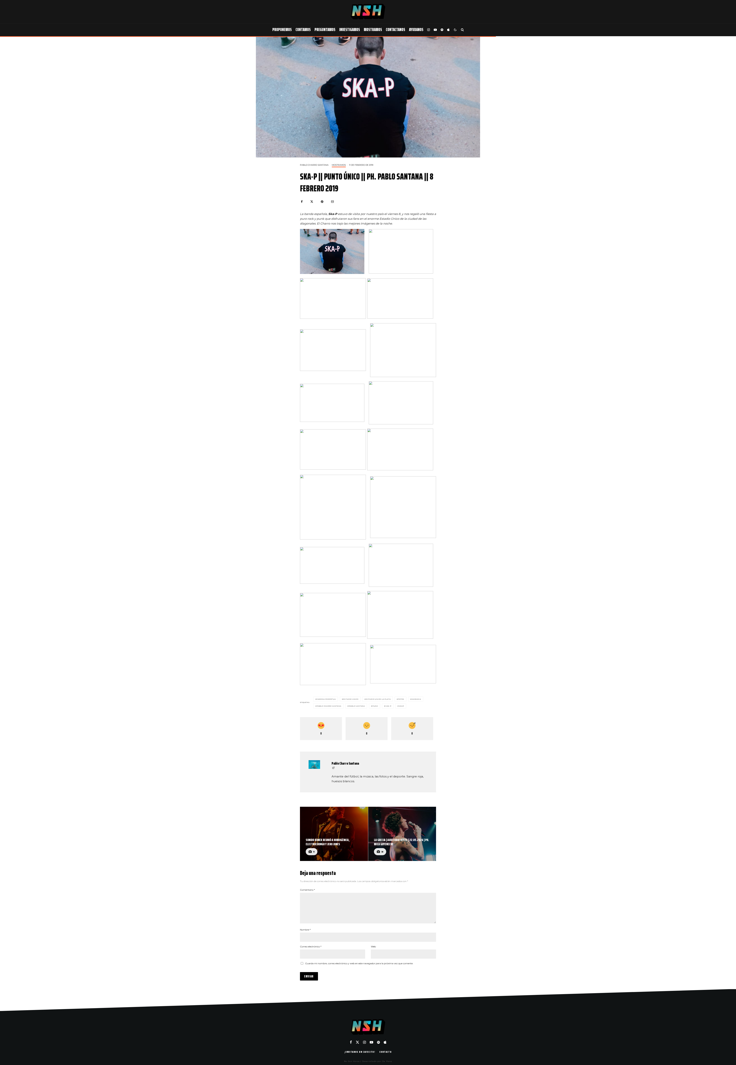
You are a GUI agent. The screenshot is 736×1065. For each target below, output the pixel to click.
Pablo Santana (357, 706)
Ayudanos (416, 29)
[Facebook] (351, 1042)
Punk (375, 706)
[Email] (332, 201)
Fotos (401, 699)
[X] (357, 1042)
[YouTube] (435, 29)
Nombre (305, 929)
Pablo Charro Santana (314, 165)
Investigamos (349, 29)
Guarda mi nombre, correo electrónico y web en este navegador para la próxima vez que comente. (359, 963)
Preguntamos (325, 29)
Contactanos (395, 29)
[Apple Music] (448, 29)
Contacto (385, 1052)
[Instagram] (428, 29)
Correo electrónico (310, 946)
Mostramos (373, 29)
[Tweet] (311, 201)
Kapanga (416, 699)
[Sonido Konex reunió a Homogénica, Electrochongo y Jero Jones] (334, 834)
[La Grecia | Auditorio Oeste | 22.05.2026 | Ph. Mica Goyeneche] (402, 834)
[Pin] (322, 201)
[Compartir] (302, 201)
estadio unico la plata (378, 699)
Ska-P (388, 706)
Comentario (307, 889)
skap (401, 706)
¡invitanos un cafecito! (359, 1052)
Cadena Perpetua (326, 699)
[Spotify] (442, 29)
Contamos (303, 29)
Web (373, 946)
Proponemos (282, 29)
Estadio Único (350, 699)
